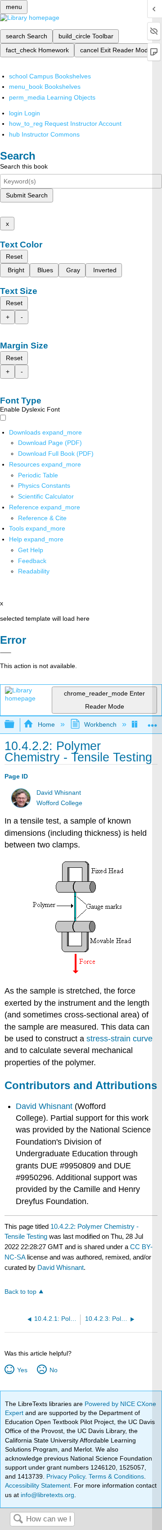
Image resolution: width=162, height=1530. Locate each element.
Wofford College (59, 803)
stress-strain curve (119, 1038)
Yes (22, 1370)
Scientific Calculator (46, 496)
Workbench (100, 724)
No (53, 1370)
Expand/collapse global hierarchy (15, 724)
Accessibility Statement (37, 1485)
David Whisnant (58, 792)
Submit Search (27, 195)
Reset (14, 256)
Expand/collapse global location (153, 722)
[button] (32, 560)
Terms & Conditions (116, 1476)
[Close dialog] (5, 652)
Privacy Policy (65, 1476)
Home (46, 724)
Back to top (20, 1291)
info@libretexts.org (46, 1494)
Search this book (24, 166)
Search (18, 1519)
